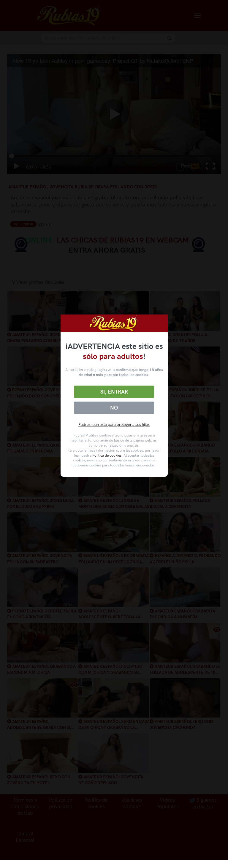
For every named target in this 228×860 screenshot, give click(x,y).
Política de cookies (106, 455)
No (114, 408)
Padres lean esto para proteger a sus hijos (114, 424)
